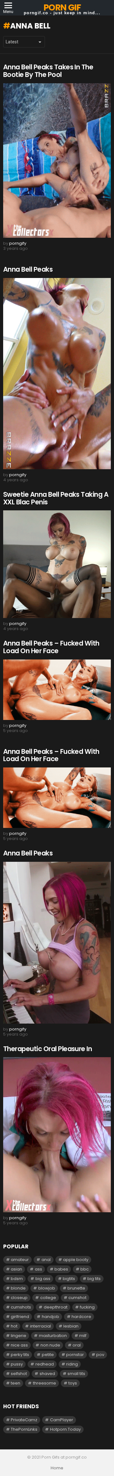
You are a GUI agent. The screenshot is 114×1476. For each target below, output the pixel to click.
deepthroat (55, 1307)
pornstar (75, 1355)
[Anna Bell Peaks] (57, 373)
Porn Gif (61, 7)
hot (14, 1326)
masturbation (53, 1336)
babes (61, 1269)
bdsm (17, 1279)
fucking (87, 1307)
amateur (20, 1260)
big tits (94, 1279)
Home (57, 1468)
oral (77, 1345)
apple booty (75, 1260)
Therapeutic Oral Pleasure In (47, 1048)
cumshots (21, 1307)
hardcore (81, 1317)
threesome (44, 1383)
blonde (18, 1288)
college (48, 1298)
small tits (76, 1374)
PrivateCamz (24, 1420)
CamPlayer (61, 1420)
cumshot (77, 1298)
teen (15, 1383)
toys (72, 1383)
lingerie (18, 1336)
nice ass (19, 1345)
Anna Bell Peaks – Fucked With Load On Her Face (51, 647)
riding (72, 1364)
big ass (42, 1279)
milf (82, 1336)
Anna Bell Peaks (28, 269)
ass (38, 1269)
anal (46, 1260)
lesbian (71, 1326)
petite (48, 1355)
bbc (84, 1269)
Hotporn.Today (65, 1429)
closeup (19, 1298)
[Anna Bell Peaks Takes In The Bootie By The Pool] (57, 160)
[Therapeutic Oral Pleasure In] (57, 1134)
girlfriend (20, 1317)
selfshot (19, 1374)
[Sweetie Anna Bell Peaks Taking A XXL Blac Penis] (57, 564)
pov (100, 1355)
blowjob (46, 1288)
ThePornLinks (24, 1429)
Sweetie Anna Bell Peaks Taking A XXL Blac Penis (55, 498)
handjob (50, 1317)
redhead (44, 1364)
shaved (47, 1374)
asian (16, 1269)
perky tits (20, 1355)
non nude (50, 1345)
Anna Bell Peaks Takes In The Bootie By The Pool (48, 70)
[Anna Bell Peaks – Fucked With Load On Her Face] (57, 689)
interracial (40, 1326)
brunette (76, 1288)
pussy (17, 1364)
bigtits (69, 1279)
